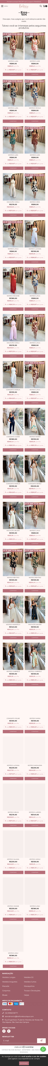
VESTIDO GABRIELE (35, 671)
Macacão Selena (35, 624)
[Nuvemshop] (24, 1047)
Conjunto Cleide (13, 436)
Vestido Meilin (13, 812)
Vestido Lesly (35, 906)
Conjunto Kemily (34, 483)
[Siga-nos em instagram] (4, 1031)
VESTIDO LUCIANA (35, 249)
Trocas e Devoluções (32, 991)
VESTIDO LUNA (13, 155)
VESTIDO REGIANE (13, 296)
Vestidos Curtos (30, 982)
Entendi (24, 1063)
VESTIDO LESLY (13, 953)
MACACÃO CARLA (13, 202)
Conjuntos (6, 991)
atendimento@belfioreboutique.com (19, 1016)
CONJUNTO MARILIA (13, 389)
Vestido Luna (13, 61)
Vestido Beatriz (13, 577)
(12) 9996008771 (11, 1013)
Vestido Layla (13, 249)
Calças (26, 995)
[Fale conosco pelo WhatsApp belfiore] (43, 1049)
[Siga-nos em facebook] (8, 1031)
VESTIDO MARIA (34, 718)
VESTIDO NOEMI (34, 436)
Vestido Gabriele (13, 671)
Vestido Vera (35, 202)
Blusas (4, 995)
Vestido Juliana (13, 859)
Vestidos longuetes (9, 982)
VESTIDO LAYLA (35, 530)
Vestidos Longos (8, 977)
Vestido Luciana (13, 765)
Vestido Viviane (13, 906)
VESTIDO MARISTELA (13, 624)
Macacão (5, 986)
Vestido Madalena (35, 765)
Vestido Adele (34, 859)
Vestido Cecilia (35, 108)
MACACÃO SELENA (13, 530)
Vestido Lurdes (35, 812)
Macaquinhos (29, 986)
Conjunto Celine (13, 718)
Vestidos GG (28, 977)
